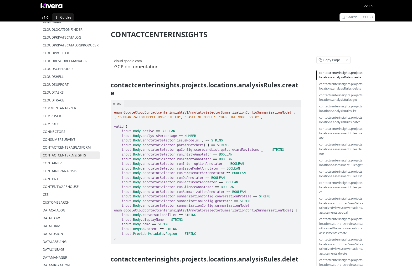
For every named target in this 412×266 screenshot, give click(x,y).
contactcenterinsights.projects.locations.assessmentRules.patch (341, 187)
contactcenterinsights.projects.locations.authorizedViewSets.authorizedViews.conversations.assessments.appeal (341, 205)
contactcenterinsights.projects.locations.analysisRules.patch (341, 119)
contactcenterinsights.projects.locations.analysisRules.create (341, 75)
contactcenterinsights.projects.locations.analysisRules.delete (341, 86)
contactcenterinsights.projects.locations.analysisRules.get (341, 97)
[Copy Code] (295, 111)
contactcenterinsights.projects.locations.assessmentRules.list (341, 173)
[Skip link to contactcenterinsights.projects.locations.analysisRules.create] (107, 88)
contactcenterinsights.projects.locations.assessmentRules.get (341, 162)
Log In (368, 6)
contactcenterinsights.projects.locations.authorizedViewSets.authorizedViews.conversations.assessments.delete (341, 246)
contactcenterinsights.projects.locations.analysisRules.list (341, 108)
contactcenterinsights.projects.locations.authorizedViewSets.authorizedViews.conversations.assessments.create (341, 226)
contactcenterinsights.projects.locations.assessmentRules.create (341, 133)
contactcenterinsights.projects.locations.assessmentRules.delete (341, 149)
